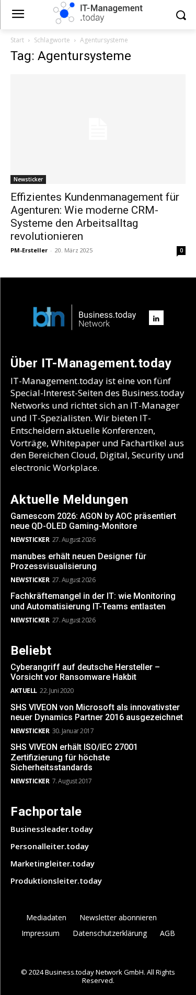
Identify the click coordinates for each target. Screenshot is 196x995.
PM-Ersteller (29, 250)
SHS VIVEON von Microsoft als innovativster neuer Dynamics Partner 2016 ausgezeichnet (96, 712)
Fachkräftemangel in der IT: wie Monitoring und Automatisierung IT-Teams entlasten (93, 601)
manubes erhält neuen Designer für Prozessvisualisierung (78, 561)
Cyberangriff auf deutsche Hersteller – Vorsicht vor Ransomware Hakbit (85, 672)
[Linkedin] (156, 317)
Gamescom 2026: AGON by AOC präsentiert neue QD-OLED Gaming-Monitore (93, 521)
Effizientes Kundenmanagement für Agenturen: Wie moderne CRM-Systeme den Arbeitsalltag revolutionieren (94, 216)
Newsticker (28, 179)
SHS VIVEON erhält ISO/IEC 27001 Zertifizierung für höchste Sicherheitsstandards (74, 757)
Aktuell (23, 690)
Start (17, 40)
